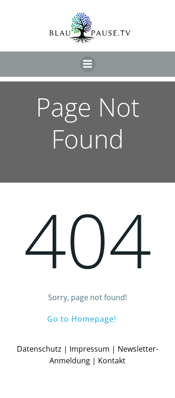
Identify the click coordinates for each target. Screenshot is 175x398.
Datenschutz (39, 349)
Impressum (90, 349)
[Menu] (88, 64)
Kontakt (112, 360)
